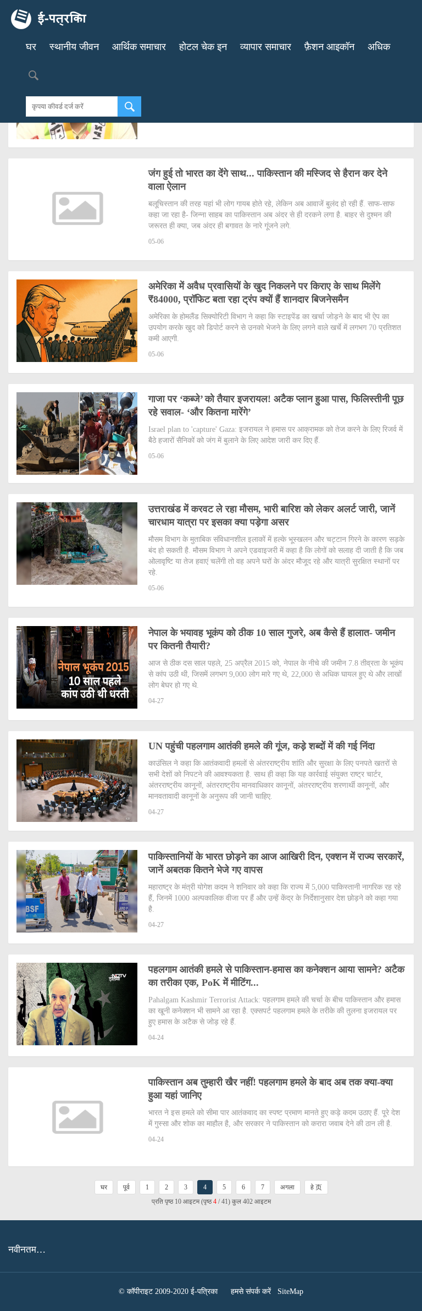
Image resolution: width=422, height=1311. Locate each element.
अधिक (379, 46)
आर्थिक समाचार (139, 46)
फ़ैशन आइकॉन (329, 46)
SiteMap (290, 1291)
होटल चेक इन (203, 46)
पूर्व (126, 1187)
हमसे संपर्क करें (251, 1291)
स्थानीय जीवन (74, 46)
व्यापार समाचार (265, 46)
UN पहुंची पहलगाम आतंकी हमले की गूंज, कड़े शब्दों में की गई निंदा (261, 746)
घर (31, 46)
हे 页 (316, 1187)
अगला (287, 1187)
